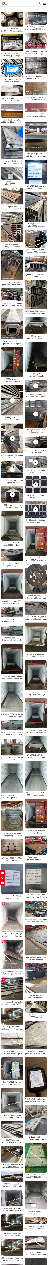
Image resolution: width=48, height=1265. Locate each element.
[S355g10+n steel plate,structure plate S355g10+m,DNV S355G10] (12, 362)
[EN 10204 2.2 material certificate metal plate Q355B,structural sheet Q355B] (36, 172)
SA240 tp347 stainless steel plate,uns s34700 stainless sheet (36, 1100)
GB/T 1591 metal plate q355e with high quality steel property (12, 121)
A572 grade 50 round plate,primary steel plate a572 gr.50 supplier (12, 834)
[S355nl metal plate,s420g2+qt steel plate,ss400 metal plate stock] (36, 325)
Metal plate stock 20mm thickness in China (35, 431)
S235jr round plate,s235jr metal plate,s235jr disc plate (36, 597)
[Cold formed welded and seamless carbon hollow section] (36, 509)
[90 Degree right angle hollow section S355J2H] (12, 494)
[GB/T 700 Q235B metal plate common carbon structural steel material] (36, 107)
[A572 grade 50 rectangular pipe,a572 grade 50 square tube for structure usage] (36, 294)
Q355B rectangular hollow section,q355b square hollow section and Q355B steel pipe (36, 276)
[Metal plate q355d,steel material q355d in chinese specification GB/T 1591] (36, 137)
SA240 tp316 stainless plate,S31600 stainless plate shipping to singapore (36, 1227)
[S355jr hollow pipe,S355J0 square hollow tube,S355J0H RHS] (12, 469)
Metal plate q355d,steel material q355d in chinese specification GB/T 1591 (36, 155)
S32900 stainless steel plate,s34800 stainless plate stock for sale (12, 1185)
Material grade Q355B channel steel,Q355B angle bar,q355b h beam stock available (35, 28)
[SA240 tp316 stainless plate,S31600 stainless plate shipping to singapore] (36, 1220)
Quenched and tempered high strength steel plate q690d (12, 973)
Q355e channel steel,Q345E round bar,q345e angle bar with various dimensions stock (36, 53)
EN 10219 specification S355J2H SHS (36, 471)
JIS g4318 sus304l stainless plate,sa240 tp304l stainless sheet (12, 1259)
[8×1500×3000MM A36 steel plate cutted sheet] (12, 879)
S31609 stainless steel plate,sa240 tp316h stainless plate (12, 1234)
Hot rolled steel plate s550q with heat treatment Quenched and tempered (35, 958)
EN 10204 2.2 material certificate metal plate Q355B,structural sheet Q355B (36, 187)
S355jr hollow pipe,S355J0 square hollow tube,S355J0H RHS (12, 481)
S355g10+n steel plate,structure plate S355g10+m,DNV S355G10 (12, 380)
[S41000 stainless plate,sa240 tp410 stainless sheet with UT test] (12, 1129)
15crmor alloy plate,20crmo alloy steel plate (35, 451)
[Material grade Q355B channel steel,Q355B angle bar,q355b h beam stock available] (36, 18)
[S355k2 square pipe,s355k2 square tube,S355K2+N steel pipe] (12, 196)
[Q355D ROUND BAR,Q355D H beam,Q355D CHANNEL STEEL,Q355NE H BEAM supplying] (12, 19)
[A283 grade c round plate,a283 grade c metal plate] (36, 845)
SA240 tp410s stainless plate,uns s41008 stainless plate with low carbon (12, 1028)
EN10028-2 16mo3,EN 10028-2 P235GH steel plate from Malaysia (36, 656)
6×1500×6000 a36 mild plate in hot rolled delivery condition (36, 896)
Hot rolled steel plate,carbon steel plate (12, 457)
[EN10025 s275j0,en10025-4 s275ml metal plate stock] (12, 697)
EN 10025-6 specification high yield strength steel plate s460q (35, 996)
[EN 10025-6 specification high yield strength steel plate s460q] (36, 978)
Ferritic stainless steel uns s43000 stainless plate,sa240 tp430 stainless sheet (35, 1016)
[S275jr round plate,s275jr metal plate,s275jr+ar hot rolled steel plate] (12, 555)
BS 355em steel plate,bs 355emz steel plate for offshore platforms (35, 794)
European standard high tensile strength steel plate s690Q (12, 935)
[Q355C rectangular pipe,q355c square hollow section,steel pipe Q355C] (12, 265)
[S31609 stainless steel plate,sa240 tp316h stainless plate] (12, 1222)
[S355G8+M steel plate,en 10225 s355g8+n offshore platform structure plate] (36, 713)
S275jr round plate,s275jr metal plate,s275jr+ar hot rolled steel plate (12, 564)
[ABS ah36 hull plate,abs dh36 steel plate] (36, 814)
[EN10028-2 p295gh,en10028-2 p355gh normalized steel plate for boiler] (12, 612)
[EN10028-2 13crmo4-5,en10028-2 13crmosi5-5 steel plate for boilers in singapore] (12, 631)
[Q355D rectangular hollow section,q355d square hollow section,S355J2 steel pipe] (36, 239)
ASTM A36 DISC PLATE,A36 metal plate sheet (12, 859)
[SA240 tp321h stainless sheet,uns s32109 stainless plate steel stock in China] (12, 1068)
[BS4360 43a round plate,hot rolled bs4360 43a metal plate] (12, 747)
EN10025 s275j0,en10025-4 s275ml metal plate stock (12, 715)
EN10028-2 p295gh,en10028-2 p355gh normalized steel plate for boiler (12, 620)
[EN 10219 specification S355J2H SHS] (36, 462)
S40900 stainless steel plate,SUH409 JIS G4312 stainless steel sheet (36, 1176)
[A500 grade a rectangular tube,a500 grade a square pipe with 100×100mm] (12, 294)
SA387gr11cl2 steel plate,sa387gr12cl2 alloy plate (12, 419)
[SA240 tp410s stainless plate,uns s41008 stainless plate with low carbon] (12, 1016)
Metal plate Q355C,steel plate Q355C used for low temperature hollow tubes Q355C (12, 162)
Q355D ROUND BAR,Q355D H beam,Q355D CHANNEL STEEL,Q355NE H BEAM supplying (12, 30)
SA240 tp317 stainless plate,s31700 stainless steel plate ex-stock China (12, 1210)
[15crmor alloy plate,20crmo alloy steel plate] (36, 442)
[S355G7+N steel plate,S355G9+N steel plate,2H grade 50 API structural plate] (12, 526)
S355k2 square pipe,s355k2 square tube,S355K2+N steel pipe (12, 208)
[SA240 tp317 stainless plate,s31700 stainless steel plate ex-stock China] (12, 1198)
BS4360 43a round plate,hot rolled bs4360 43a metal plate (12, 759)
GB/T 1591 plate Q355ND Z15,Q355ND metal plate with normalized (12, 99)
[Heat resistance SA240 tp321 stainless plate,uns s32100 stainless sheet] (12, 1100)
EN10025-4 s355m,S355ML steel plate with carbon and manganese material (12, 677)
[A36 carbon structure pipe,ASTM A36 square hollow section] (12, 324)
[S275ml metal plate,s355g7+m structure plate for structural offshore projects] (36, 541)
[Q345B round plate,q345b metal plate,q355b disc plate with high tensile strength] (36, 608)
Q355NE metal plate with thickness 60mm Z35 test (36, 98)
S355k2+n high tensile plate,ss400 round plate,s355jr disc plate (35, 375)
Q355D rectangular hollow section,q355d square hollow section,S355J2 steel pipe (36, 251)
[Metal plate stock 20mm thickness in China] (36, 414)
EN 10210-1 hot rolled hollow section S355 (35, 496)
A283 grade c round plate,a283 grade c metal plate (35, 858)
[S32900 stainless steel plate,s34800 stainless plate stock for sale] (12, 1176)
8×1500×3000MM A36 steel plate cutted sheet (12, 897)
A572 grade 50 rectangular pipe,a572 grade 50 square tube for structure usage (35, 312)
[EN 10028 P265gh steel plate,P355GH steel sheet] (36, 386)
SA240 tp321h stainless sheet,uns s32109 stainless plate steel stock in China (12, 1083)
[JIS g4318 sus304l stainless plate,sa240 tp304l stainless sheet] (12, 1247)
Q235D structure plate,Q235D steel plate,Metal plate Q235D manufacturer (12, 183)
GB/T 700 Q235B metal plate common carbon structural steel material (36, 115)
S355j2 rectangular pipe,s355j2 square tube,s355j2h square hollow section (35, 225)
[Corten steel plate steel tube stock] (13, 3)
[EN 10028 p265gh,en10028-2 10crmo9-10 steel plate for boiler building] (12, 725)
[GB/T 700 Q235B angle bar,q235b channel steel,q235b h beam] (12, 68)
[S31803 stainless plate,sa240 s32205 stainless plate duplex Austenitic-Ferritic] (36, 1195)
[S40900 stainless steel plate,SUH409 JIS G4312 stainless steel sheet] (36, 1158)
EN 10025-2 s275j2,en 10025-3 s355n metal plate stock (35, 756)
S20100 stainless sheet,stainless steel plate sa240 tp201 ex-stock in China (36, 1253)
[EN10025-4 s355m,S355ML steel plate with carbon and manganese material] (12, 659)
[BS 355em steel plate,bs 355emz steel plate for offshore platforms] (36, 776)
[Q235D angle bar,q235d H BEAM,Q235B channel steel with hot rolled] (36, 65)
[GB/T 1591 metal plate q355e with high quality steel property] (12, 111)
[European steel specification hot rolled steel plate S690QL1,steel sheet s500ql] (36, 909)
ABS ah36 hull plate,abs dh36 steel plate (35, 832)
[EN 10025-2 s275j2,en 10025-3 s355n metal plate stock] (36, 744)
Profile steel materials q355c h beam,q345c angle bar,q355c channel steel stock (12, 54)
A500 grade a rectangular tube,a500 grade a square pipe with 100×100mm (12, 305)
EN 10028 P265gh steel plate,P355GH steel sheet (36, 395)
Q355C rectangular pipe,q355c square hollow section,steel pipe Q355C (12, 283)
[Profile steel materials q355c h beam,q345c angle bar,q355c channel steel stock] (12, 42)
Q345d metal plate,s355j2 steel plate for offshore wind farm (12, 602)
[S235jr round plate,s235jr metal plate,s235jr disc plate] (36, 579)
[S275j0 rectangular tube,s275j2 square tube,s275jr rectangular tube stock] (12, 227)
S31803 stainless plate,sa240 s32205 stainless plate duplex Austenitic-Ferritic (35, 1213)
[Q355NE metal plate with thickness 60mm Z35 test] (36, 88)
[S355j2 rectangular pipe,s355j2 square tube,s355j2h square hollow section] (36, 207)
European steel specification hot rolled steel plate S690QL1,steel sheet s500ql (36, 921)
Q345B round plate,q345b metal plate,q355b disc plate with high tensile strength (36, 618)
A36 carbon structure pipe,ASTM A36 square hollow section (12, 342)
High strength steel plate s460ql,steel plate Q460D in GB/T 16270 (12, 1003)
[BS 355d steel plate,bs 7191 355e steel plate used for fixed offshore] (12, 778)
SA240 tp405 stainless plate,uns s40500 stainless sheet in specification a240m (36, 1052)
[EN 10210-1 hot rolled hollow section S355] (36, 484)
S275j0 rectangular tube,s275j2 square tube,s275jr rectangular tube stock (12, 245)
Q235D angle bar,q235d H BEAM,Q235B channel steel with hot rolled (36, 77)
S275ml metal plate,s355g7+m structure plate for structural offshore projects (35, 559)
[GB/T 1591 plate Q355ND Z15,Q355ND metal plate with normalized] (12, 90)
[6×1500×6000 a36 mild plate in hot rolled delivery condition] (36, 878)
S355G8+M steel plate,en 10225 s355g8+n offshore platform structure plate (36, 731)
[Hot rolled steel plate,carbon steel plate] (12, 438)
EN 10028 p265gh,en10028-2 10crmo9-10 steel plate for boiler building (12, 733)
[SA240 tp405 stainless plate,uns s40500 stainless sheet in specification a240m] (36, 1035)
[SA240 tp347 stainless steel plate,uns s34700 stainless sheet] (36, 1077)
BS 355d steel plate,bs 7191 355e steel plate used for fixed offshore (12, 796)
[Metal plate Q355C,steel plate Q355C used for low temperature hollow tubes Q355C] (12, 142)
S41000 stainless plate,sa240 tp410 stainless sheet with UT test (12, 1141)
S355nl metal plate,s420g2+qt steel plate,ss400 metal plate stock (36, 337)
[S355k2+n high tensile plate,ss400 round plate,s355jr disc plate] (36, 357)
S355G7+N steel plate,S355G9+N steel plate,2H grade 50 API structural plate (12, 544)
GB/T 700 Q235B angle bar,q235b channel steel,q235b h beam (12, 80)
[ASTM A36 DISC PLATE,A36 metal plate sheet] (12, 847)
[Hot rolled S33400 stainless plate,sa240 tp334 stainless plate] (12, 1154)
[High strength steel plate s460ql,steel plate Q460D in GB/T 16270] (12, 988)
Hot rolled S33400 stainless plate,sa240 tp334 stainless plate (12, 1166)
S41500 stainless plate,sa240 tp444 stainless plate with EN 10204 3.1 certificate (35, 1138)
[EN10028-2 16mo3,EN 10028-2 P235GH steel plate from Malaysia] (36, 637)
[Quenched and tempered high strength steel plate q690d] (12, 954)
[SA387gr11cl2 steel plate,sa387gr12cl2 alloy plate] (12, 400)
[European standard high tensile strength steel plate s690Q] (12, 917)
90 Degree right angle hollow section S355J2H (12, 506)
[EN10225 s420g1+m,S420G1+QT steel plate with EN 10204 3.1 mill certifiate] (36, 675)
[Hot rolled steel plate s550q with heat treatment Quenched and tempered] (36, 940)
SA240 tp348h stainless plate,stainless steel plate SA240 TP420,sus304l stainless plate (12, 1052)
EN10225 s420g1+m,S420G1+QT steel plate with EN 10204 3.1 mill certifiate (36, 693)
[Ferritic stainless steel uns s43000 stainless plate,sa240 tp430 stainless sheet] (36, 1007)
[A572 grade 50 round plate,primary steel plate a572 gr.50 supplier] (12, 816)
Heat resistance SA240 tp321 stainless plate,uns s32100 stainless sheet (12, 1116)
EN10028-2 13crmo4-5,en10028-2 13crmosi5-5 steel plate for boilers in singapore (12, 639)
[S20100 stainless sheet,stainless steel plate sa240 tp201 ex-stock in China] (36, 1243)
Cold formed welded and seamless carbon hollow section (35, 521)
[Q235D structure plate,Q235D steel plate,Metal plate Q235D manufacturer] (12, 173)
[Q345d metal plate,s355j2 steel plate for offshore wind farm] (12, 584)
